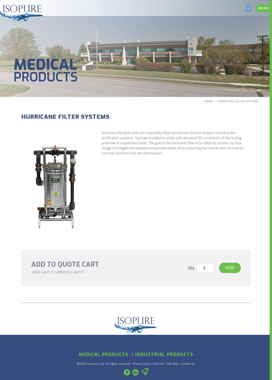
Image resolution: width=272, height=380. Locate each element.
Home (209, 101)
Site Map (172, 364)
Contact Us (188, 364)
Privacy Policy (141, 364)
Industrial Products (164, 355)
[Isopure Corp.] (22, 14)
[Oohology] (145, 372)
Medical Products (104, 355)
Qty (191, 268)
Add (229, 267)
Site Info (158, 364)
